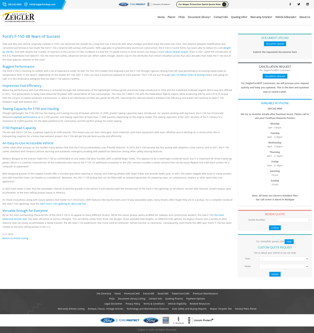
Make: (248, 266)
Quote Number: (257, 219)
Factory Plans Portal (245, 308)
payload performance (25, 117)
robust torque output (176, 51)
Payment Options (195, 298)
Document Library (198, 17)
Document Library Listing (131, 298)
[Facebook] (290, 4)
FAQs (181, 17)
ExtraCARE (148, 293)
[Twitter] (299, 4)
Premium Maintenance (205, 293)
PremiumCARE (132, 293)
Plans (171, 17)
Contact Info (221, 17)
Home (161, 17)
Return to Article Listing (15, 238)
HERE (289, 241)
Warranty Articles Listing (71, 308)
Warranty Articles (260, 17)
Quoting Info (238, 17)
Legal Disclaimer (113, 303)
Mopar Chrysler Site (221, 308)
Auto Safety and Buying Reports (189, 308)
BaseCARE (163, 293)
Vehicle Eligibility (177, 303)
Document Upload (275, 43)
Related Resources (200, 303)
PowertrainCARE (181, 293)
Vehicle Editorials (285, 17)
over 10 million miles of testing (188, 74)
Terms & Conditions (154, 303)
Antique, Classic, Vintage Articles (105, 308)
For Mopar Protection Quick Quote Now (200, 4)
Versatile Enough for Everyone (25, 210)
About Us (304, 17)
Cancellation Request (275, 76)
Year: (248, 258)
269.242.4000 (14, 4)
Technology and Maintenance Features (148, 308)
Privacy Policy (133, 303)
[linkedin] (307, 4)
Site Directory (103, 293)
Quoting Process (174, 298)
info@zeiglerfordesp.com (42, 4)
